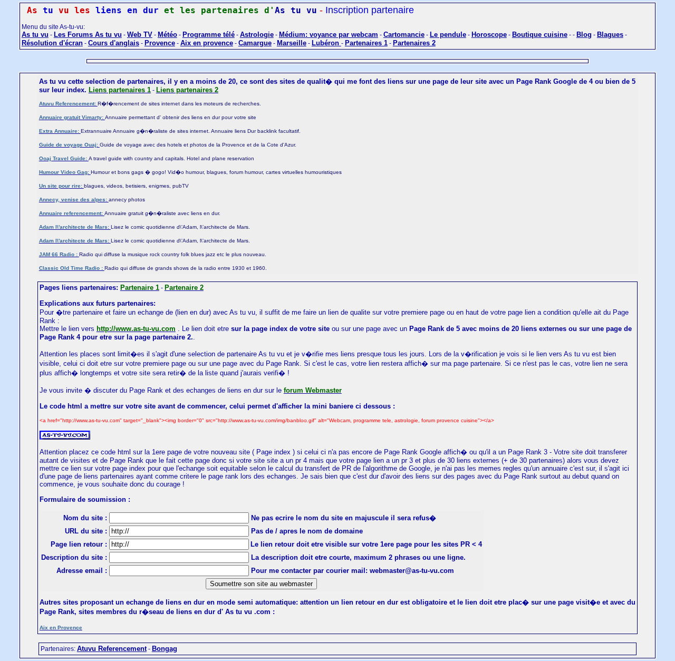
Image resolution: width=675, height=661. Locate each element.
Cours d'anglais (113, 43)
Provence (159, 43)
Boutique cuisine (539, 34)
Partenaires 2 (414, 43)
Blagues (610, 34)
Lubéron (326, 43)
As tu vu (35, 34)
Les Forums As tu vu (88, 34)
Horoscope (489, 34)
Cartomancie (404, 34)
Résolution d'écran (52, 43)
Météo (167, 34)
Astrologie (257, 34)
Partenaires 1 (366, 43)
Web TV (139, 34)
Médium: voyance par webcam (328, 34)
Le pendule (448, 34)
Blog (584, 34)
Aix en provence (206, 43)
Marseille (291, 43)
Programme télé (208, 34)
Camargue (255, 43)
